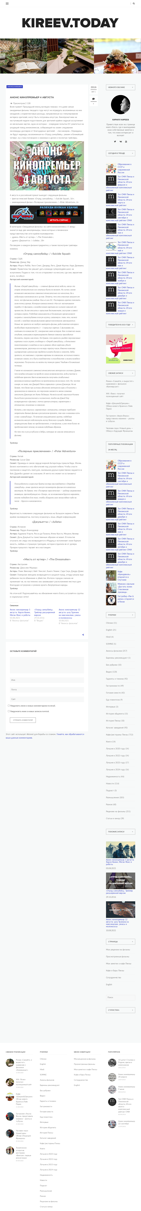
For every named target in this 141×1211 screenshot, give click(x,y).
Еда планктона (113, 700)
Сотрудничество (113, 978)
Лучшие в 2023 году (115, 763)
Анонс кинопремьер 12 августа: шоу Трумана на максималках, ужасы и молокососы (117, 923)
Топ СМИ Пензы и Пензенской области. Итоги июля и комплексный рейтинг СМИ (125, 1105)
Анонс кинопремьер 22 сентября (126, 1123)
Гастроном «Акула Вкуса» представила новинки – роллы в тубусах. (120, 418)
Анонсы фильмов (15, 86)
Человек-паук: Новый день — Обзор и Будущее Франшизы (119, 429)
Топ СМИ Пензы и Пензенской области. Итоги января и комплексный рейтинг (120, 308)
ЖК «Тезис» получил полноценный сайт (115, 395)
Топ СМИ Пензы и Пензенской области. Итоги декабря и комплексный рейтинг (120, 293)
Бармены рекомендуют (117, 658)
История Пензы (113, 721)
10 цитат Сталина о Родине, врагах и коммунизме (126, 1062)
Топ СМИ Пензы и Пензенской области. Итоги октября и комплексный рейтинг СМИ (120, 544)
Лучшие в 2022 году (115, 756)
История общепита (115, 714)
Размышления (112, 798)
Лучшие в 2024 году (115, 770)
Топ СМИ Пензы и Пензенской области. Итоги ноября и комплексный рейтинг (120, 278)
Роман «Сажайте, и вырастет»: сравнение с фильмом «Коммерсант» (120, 384)
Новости (110, 784)
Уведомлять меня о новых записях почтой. (29, 711)
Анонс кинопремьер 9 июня (126, 1088)
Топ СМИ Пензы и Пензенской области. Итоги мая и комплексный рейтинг (120, 263)
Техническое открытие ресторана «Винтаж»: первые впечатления (23, 1153)
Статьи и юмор (113, 819)
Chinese (109, 623)
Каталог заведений (115, 728)
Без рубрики (111, 665)
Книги (12, 52)
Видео (109, 672)
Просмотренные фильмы (117, 957)
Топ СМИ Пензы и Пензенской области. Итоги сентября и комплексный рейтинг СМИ (120, 215)
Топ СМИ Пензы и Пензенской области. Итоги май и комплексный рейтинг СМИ (120, 248)
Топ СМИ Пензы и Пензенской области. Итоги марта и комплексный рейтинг (120, 200)
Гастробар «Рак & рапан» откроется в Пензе (126, 599)
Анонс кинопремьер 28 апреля (126, 1076)
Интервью (110, 707)
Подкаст (110, 791)
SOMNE (109, 644)
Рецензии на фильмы (115, 812)
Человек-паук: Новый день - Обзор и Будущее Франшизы (23, 1134)
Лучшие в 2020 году (115, 749)
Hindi (108, 637)
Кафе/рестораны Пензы (112, 52)
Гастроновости (113, 686)
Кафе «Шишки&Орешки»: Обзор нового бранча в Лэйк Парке (119, 406)
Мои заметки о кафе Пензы (118, 964)
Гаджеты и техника (115, 679)
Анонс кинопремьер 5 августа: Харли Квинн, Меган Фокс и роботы (20, 612)
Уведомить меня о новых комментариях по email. (32, 706)
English (109, 630)
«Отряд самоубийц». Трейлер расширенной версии (44, 612)
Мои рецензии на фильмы (118, 950)
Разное (109, 805)
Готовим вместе (113, 693)
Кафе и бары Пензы (115, 971)
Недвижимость (62, 54)
